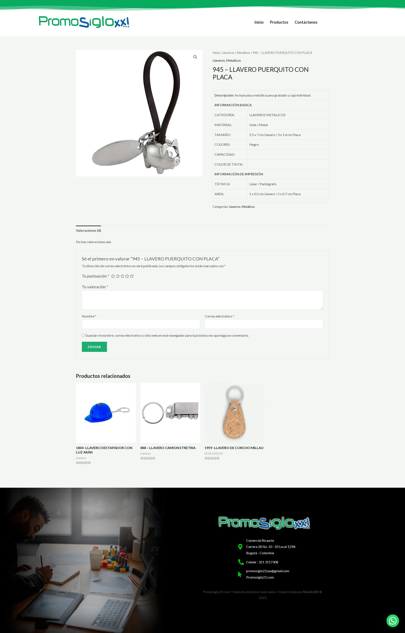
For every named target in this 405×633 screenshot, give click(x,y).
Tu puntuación (95, 276)
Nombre (89, 316)
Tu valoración (95, 286)
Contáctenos (306, 22)
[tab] (88, 230)
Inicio (259, 22)
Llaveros (228, 52)
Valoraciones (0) (88, 230)
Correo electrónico (219, 316)
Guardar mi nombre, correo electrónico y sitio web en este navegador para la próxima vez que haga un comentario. (167, 335)
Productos (279, 22)
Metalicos (243, 52)
